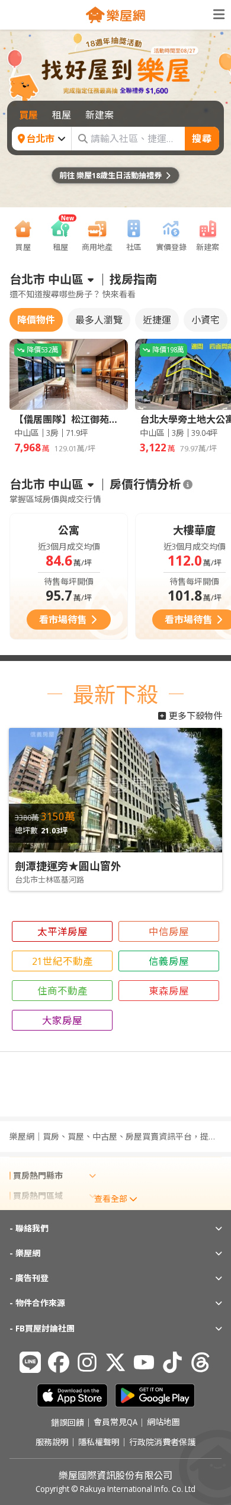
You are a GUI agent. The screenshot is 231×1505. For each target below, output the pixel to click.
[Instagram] (87, 1362)
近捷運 (157, 319)
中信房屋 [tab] (169, 931)
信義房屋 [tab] (169, 961)
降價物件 (36, 319)
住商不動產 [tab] (62, 990)
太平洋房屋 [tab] (62, 931)
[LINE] (30, 1362)
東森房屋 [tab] (169, 990)
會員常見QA (115, 1422)
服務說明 (52, 1442)
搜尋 (202, 138)
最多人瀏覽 (99, 319)
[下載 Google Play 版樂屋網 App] (155, 1395)
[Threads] (200, 1362)
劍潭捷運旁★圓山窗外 (68, 866)
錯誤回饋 (67, 1422)
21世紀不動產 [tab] (62, 961)
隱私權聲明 (99, 1442)
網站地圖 (163, 1422)
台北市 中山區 (46, 279)
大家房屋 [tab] (62, 1020)
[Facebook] (58, 1362)
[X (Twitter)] (115, 1362)
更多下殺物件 (195, 715)
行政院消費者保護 (162, 1442)
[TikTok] (172, 1362)
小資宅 (205, 319)
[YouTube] (144, 1362)
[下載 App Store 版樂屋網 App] (72, 1395)
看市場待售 (62, 619)
